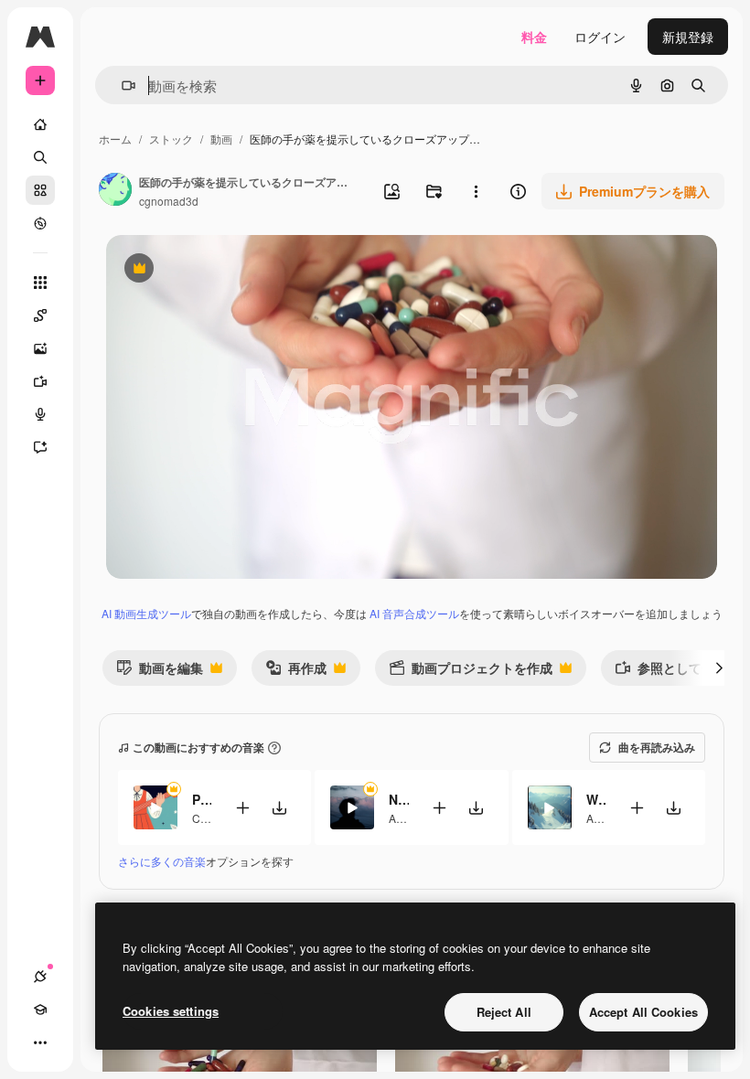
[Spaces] (40, 315)
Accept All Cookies (643, 1011)
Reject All (504, 1011)
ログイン (600, 36)
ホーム (115, 138)
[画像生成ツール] (40, 348)
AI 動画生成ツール (146, 613)
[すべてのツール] (40, 282)
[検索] (40, 157)
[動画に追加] (242, 808)
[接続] (40, 976)
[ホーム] (40, 124)
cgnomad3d (168, 200)
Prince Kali (201, 799)
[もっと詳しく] (40, 223)
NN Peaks (398, 799)
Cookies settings (171, 1011)
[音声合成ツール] (40, 414)
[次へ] (718, 667)
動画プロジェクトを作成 (470, 671)
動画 (221, 138)
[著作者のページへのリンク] (115, 191)
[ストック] (40, 190)
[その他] (40, 1042)
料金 (534, 36)
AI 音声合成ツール (414, 613)
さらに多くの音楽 (162, 861)
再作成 (296, 671)
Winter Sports (595, 799)
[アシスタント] (40, 447)
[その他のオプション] (475, 191)
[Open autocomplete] (121, 85)
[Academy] (40, 1009)
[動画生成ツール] (40, 381)
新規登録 (687, 36)
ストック (171, 138)
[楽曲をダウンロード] (278, 808)
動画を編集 (159, 671)
